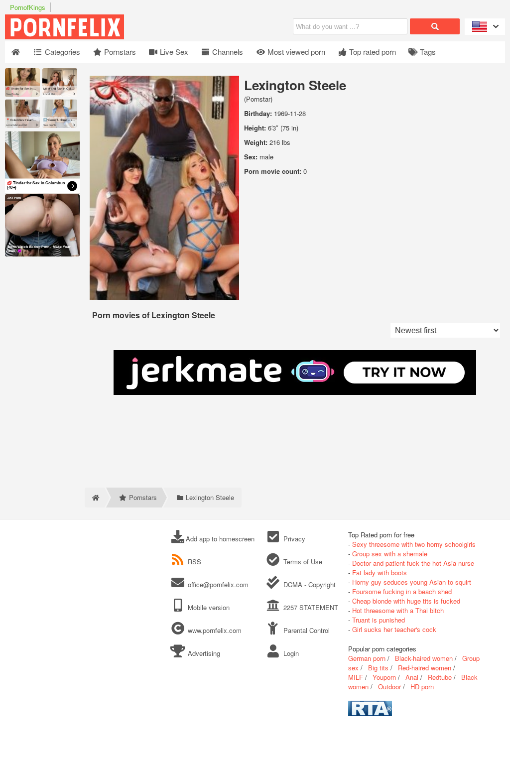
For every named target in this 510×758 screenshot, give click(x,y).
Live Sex (173, 51)
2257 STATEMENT (309, 607)
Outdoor (389, 686)
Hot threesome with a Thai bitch (398, 610)
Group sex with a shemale (389, 553)
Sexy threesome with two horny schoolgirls (414, 544)
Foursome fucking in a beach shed (402, 591)
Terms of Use (301, 561)
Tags (427, 51)
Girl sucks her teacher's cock (394, 629)
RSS (194, 561)
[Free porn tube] (114, 36)
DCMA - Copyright (308, 584)
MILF (355, 677)
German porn (366, 658)
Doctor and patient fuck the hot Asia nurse (413, 563)
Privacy (293, 538)
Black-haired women (424, 658)
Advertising (203, 653)
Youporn (384, 677)
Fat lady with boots (379, 572)
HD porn (422, 686)
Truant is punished (378, 620)
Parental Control (305, 630)
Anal (411, 677)
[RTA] (370, 713)
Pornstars (119, 51)
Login (289, 653)
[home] (95, 497)
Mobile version (208, 607)
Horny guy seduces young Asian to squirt (411, 582)
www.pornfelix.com (215, 630)
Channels (226, 51)
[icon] (15, 52)
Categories (61, 51)
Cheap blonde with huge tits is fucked (406, 601)
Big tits (378, 667)
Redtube (440, 677)
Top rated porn (371, 51)
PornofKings (27, 7)
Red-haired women (424, 667)
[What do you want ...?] (435, 26)
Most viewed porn (295, 51)
